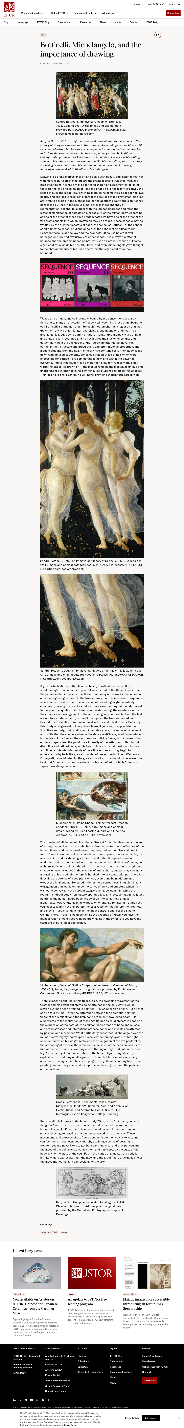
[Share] (157, 35)
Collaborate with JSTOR (155, 1366)
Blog (43, 35)
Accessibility (130, 1294)
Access (72, 1294)
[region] (92, 1418)
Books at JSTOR (53, 1364)
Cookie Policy (70, 1425)
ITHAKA (28, 1407)
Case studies (65, 22)
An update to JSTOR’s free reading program (87, 1301)
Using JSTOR (58, 13)
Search (172, 3)
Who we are (108, 13)
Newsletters (148, 1361)
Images (64, 1232)
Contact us (173, 13)
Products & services (31, 13)
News (103, 22)
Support (146, 1372)
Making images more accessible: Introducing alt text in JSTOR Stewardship (146, 1304)
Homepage (22, 22)
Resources (85, 22)
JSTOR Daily (152, 22)
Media (118, 22)
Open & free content (56, 1391)
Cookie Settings (132, 1418)
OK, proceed (150, 1418)
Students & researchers (90, 1372)
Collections (19, 1294)
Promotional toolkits (121, 1372)
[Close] (179, 1418)
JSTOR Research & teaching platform (22, 1366)
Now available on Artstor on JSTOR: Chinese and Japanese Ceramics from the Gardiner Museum (35, 1306)
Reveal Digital (52, 1375)
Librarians (82, 1356)
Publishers (83, 1361)
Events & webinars (152, 1356)
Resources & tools (83, 13)
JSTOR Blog (43, 22)
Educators (82, 1366)
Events (133, 22)
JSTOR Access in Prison (57, 1385)
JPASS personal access (57, 1380)
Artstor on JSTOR (49, 1232)
